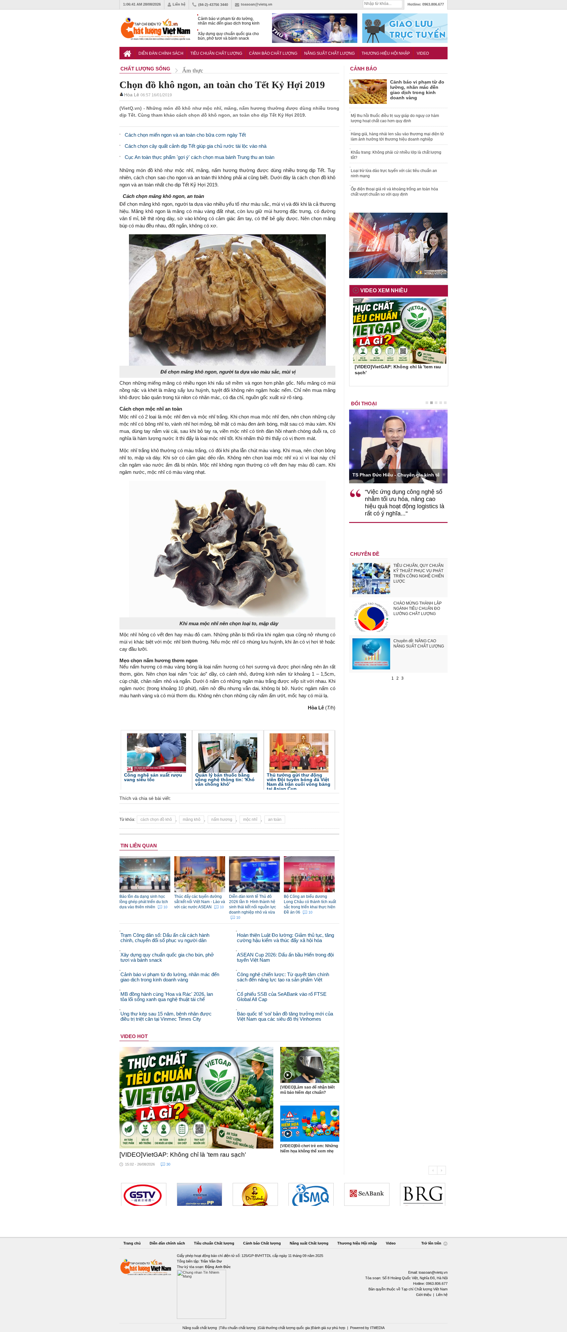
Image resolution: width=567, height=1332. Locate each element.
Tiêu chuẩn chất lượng (238, 1328)
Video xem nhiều (384, 290)
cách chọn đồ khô (156, 819)
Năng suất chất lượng (199, 1328)
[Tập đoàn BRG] (422, 1194)
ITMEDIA (377, 1328)
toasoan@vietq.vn (256, 4)
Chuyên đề (364, 554)
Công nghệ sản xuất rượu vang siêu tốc (153, 777)
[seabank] (366, 1194)
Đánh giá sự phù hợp (328, 1328)
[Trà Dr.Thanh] (255, 1194)
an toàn (275, 819)
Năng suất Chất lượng (329, 53)
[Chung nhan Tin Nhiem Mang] (283, 1286)
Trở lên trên (431, 1243)
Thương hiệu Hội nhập (386, 53)
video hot (134, 1036)
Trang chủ (132, 1243)
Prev (433, 1170)
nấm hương (221, 819)
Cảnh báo (363, 68)
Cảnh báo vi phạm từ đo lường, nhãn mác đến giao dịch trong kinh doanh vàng (229, 21)
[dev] (199, 1194)
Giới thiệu (423, 1295)
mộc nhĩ (250, 819)
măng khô (191, 819)
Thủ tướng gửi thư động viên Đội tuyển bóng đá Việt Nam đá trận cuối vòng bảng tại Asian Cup (298, 781)
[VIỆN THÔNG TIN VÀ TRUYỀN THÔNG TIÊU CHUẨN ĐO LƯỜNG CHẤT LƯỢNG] (311, 1194)
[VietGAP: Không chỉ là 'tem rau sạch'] (196, 1098)
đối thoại (364, 403)
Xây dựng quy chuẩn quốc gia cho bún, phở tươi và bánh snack (228, 36)
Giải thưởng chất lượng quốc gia (285, 1328)
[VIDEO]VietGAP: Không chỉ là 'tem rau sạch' (182, 1154)
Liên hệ (179, 4)
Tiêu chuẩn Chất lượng (216, 53)
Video (423, 53)
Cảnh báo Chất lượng (273, 53)
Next (441, 1170)
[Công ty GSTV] (143, 1194)
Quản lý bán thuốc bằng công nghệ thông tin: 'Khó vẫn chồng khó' (225, 779)
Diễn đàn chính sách (160, 53)
